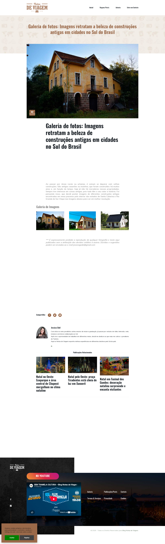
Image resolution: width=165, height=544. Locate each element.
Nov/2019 (32, 113)
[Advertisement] (82, 168)
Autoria (118, 7)
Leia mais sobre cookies (24, 532)
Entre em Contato (132, 7)
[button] (39, 221)
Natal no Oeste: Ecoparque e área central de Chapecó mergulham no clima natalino (48, 383)
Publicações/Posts (110, 491)
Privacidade (108, 498)
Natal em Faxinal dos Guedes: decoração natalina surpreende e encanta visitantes (112, 384)
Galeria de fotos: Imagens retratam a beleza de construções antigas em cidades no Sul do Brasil (82, 135)
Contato (123, 491)
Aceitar (12, 538)
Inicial (91, 7)
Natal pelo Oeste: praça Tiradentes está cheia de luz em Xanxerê (82, 380)
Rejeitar (26, 538)
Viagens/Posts (104, 7)
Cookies (123, 498)
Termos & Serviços (94, 498)
